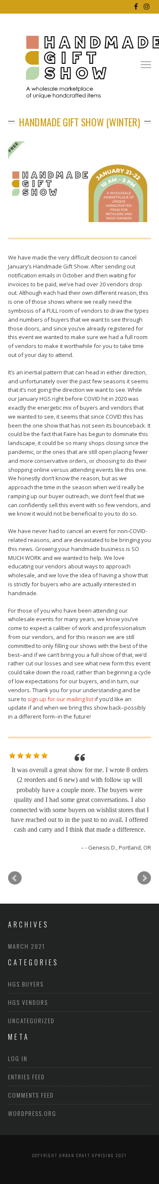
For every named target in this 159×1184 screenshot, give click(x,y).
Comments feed (31, 1074)
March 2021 (26, 925)
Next (144, 857)
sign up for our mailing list (60, 699)
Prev (15, 857)
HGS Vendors (28, 981)
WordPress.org (32, 1093)
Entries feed (26, 1056)
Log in (18, 1038)
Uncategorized (31, 1000)
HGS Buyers (26, 963)
